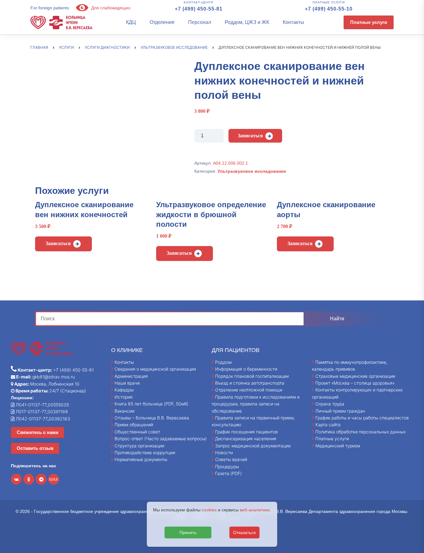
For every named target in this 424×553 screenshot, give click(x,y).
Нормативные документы (141, 459)
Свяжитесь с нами (37, 432)
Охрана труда (329, 403)
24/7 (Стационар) (50, 390)
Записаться (250, 135)
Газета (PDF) (228, 473)
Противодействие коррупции (145, 452)
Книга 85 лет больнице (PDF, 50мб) (151, 403)
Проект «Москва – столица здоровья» (355, 383)
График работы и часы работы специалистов (362, 417)
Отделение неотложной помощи (248, 389)
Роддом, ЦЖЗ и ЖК (247, 22)
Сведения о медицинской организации (155, 369)
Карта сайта (328, 424)
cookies (209, 509)
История (124, 397)
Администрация (131, 376)
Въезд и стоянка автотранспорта (249, 383)
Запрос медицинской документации (253, 445)
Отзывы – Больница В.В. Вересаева (152, 417)
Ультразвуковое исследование (252, 171)
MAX (53, 479)
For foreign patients (49, 7)
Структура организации (139, 445)
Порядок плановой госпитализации (252, 376)
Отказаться (244, 532)
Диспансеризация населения (245, 438)
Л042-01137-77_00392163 (42, 418)
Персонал (199, 22)
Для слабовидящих (110, 7)
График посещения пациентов (246, 431)
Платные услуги (368, 22)
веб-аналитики (255, 509)
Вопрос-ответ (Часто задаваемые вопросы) (161, 438)
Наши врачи (127, 383)
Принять (187, 532)
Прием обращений (134, 424)
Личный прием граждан (340, 411)
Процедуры (227, 466)
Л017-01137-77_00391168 (41, 411)
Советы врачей (231, 459)
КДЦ (131, 22)
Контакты (293, 22)
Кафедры (124, 389)
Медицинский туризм (337, 445)
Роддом (223, 362)
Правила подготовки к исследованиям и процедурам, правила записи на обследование (256, 404)
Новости (224, 452)
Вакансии (124, 411)
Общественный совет (137, 431)
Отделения (162, 22)
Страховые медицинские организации (355, 376)
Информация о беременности (246, 369)
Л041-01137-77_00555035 (42, 404)
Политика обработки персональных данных (360, 431)
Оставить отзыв (35, 448)
